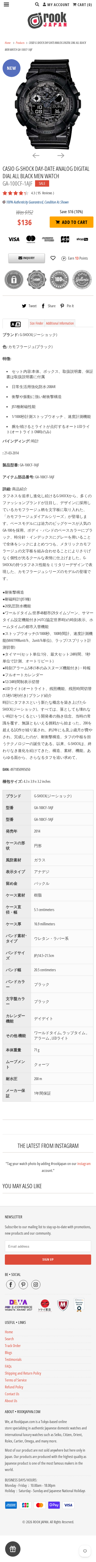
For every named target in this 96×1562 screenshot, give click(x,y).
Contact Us (12, 1393)
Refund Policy (14, 1386)
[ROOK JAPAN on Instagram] (35, 1284)
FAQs (8, 1366)
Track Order (13, 1345)
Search (9, 1338)
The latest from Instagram (48, 1146)
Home (9, 1331)
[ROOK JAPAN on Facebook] (10, 1284)
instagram (84, 1163)
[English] (13, 324)
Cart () (84, 4)
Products (20, 43)
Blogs (8, 1352)
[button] (53, 258)
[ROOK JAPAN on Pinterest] (23, 1284)
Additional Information (60, 323)
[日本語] (18, 324)
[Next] (60, 155)
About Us (11, 1400)
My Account (57, 4)
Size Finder (36, 323)
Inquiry (28, 258)
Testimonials (13, 1359)
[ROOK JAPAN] (48, 20)
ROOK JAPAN (40, 1521)
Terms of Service (16, 1379)
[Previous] (35, 155)
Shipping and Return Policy (23, 1373)
